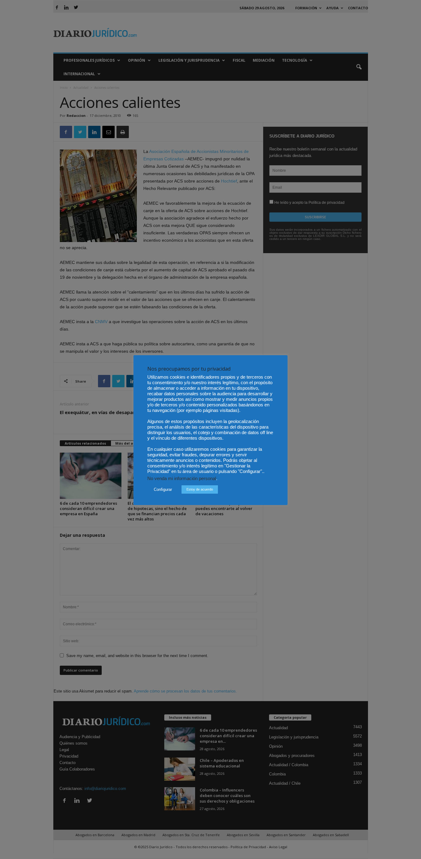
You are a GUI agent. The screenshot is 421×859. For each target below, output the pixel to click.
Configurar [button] (163, 489)
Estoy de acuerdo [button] (199, 489)
